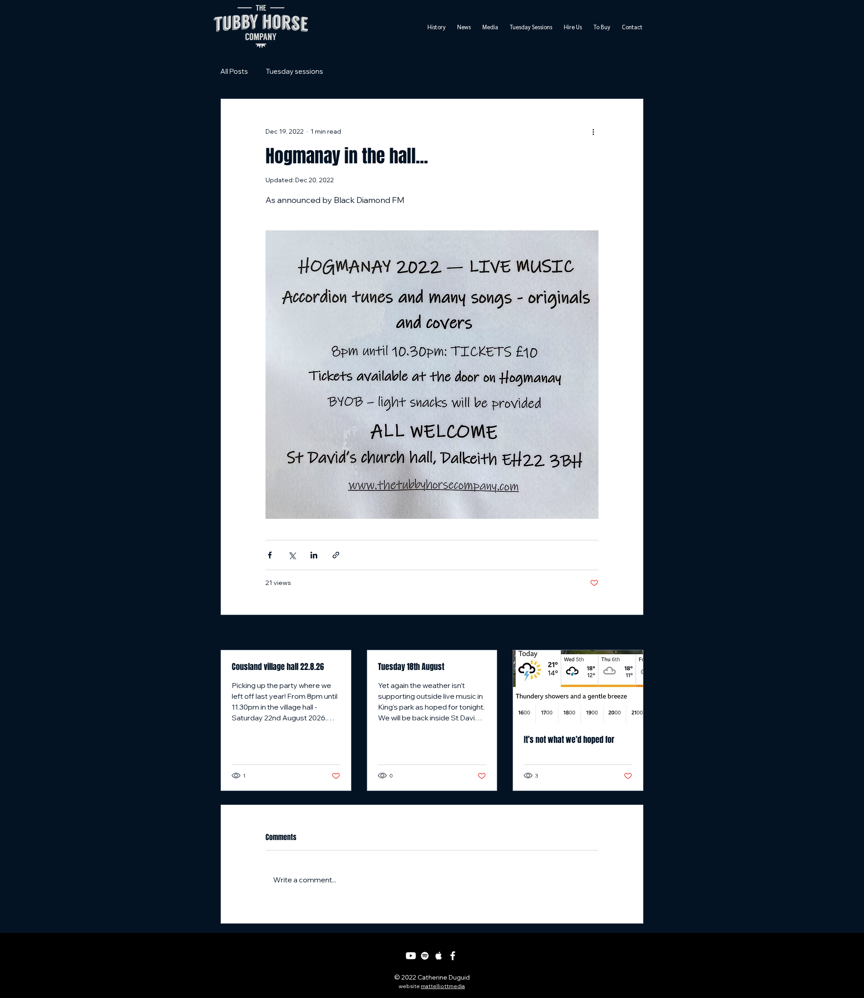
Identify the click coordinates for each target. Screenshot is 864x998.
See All (633, 633)
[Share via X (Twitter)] (292, 555)
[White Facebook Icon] (453, 956)
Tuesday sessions (294, 71)
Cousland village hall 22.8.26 (278, 667)
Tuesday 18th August (411, 667)
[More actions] (593, 131)
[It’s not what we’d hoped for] (578, 686)
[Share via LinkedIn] (314, 555)
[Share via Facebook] (270, 555)
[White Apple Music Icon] (439, 956)
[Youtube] (411, 956)
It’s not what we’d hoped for (569, 740)
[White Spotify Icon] (425, 956)
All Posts (234, 71)
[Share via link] (336, 555)
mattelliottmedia (443, 986)
